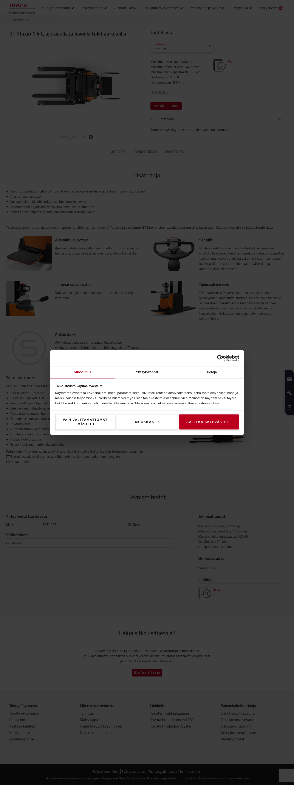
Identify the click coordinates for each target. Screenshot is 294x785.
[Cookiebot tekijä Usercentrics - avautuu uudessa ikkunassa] (220, 358)
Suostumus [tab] (82, 372)
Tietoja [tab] (211, 372)
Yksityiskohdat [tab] (147, 372)
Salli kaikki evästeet (208, 422)
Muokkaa (144, 422)
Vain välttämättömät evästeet (85, 422)
